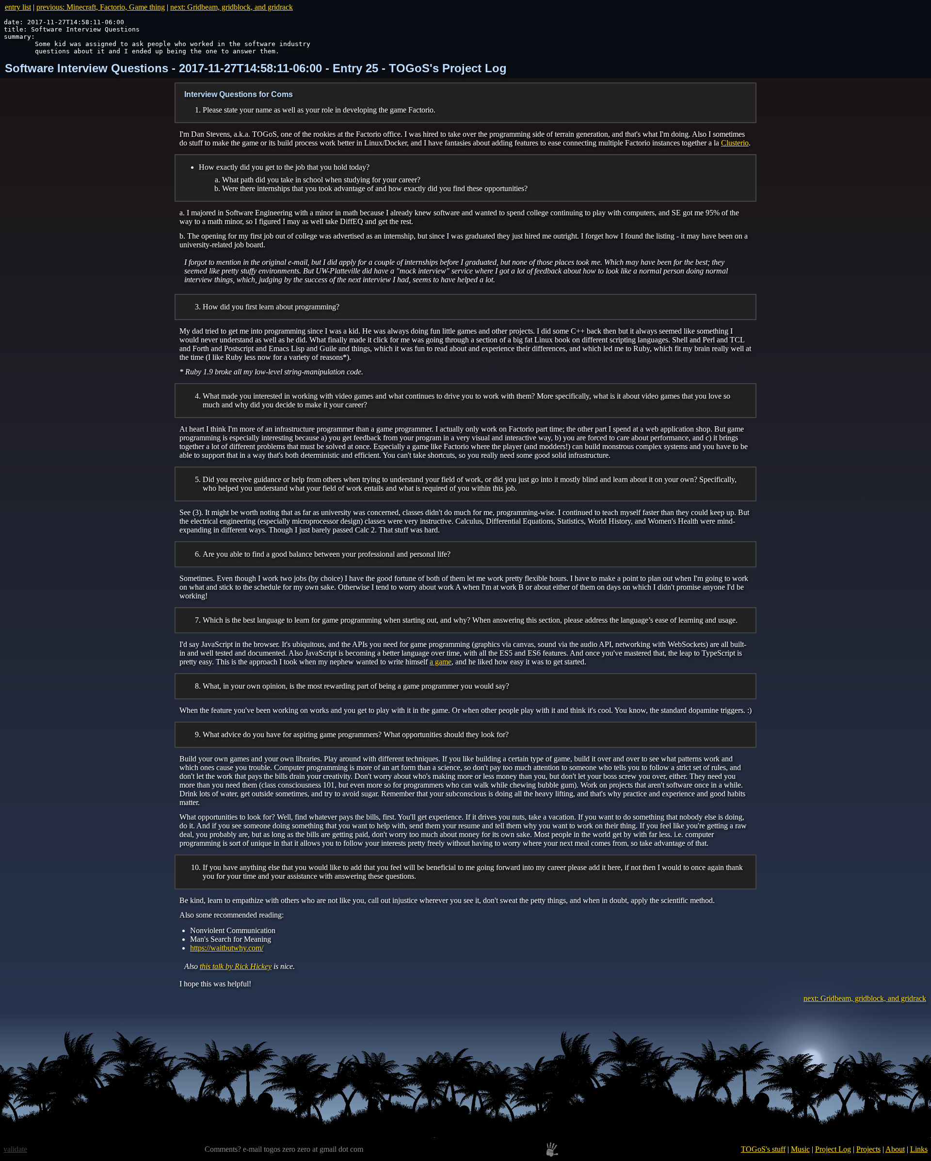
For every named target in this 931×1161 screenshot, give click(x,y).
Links (919, 1149)
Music (800, 1149)
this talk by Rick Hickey (236, 966)
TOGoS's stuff (763, 1149)
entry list (18, 7)
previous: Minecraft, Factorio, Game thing (100, 7)
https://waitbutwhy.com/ (226, 948)
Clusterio (735, 143)
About (895, 1149)
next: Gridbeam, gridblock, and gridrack (231, 7)
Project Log (833, 1149)
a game (440, 662)
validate (15, 1149)
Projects (868, 1149)
